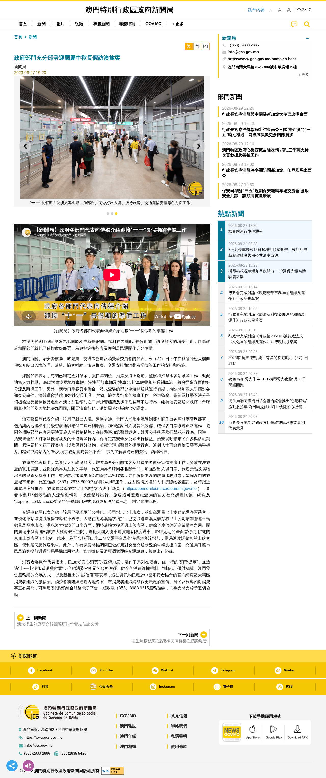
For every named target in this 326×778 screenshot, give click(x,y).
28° (307, 10)
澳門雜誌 (128, 726)
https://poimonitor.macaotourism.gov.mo (161, 488)
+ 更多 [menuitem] (303, 74)
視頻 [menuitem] (79, 24)
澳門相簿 (128, 746)
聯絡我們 (179, 726)
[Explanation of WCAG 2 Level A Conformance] (112, 770)
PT (206, 46)
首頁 (18, 37)
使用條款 (179, 746)
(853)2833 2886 (37, 753)
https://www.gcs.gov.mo (43, 737)
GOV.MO (128, 716)
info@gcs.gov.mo (39, 745)
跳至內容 (256, 10)
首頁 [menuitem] (23, 24)
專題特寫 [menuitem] (127, 24)
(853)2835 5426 (73, 753)
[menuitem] (41, 24)
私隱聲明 (179, 736)
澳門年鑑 (128, 736)
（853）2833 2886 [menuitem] (243, 45)
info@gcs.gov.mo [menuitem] (243, 52)
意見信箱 (179, 716)
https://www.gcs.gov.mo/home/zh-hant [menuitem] (262, 59)
